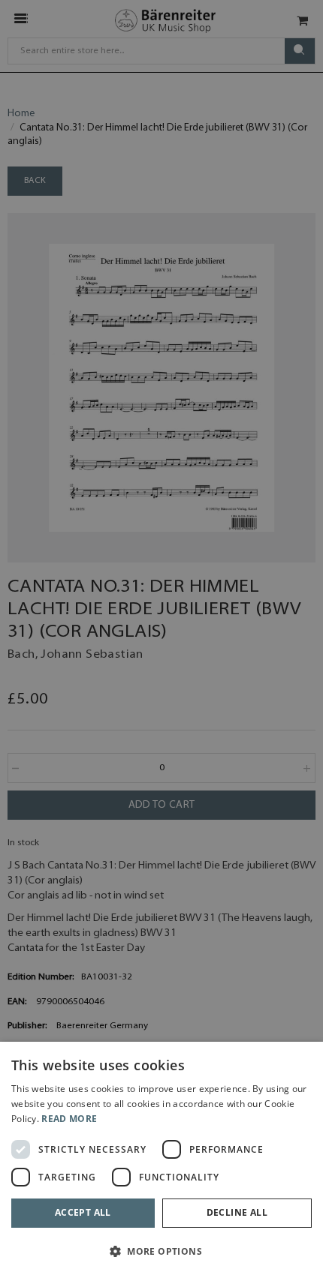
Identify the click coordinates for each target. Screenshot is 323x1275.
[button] (161, 1251)
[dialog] (161, 1158)
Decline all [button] (237, 1212)
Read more (69, 1118)
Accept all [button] (83, 1212)
